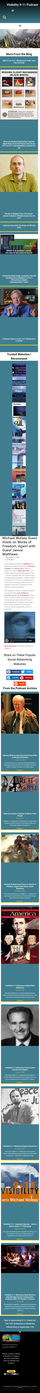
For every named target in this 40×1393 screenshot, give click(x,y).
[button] (13, 10)
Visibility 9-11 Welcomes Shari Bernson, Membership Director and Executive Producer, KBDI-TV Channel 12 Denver (20, 1297)
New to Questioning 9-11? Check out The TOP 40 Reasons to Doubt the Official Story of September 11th (20, 1323)
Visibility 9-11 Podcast (22, 5)
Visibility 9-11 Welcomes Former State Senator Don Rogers (20, 1069)
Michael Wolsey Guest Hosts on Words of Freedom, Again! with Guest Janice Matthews (20, 886)
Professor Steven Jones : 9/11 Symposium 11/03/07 (19, 340)
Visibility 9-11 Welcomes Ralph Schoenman (20, 1146)
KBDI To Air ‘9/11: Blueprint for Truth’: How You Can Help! (19, 62)
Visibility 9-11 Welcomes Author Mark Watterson (20, 987)
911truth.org (24, 595)
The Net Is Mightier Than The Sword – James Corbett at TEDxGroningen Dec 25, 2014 (19, 216)
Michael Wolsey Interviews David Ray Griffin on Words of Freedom (20, 756)
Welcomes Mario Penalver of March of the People (20, 815)
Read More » (20, 770)
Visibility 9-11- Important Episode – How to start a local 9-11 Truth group (20, 1225)
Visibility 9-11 (28, 564)
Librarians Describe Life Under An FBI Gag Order (19, 226)
